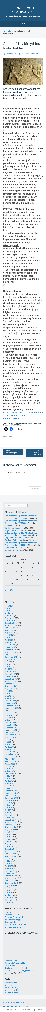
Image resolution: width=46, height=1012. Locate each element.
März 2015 (9, 898)
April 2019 (9, 781)
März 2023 (9, 698)
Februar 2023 (10, 701)
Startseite (7, 31)
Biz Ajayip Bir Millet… (13, 550)
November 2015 (11, 878)
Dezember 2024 (11, 650)
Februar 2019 (10, 786)
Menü (23, 23)
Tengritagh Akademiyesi (30, 54)
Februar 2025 (10, 645)
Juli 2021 (8, 740)
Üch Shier (8, 526)
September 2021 (11, 735)
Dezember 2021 (11, 727)
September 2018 (11, 798)
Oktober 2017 (10, 825)
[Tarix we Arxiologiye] (4, 1006)
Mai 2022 (9, 720)
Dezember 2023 (11, 679)
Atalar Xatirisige (11, 547)
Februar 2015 (10, 900)
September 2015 (11, 883)
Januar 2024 (10, 676)
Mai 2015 (8, 893)
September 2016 (11, 856)
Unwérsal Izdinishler (13, 927)
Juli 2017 (8, 832)
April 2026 (9, 613)
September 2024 (12, 657)
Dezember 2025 (11, 623)
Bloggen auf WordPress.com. (13, 1003)
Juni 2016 (8, 861)
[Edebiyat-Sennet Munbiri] (23, 1006)
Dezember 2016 (11, 849)
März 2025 (9, 642)
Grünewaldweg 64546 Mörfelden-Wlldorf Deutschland (15, 963)
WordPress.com (11, 992)
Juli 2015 (8, 888)
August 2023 (10, 688)
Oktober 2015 (10, 880)
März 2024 (9, 672)
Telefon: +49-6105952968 (16, 968)
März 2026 (9, 616)
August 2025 (10, 633)
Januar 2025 (10, 647)
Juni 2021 (8, 742)
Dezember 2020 (11, 754)
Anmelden (9, 985)
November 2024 (11, 652)
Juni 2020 (9, 769)
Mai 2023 (9, 696)
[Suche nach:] (16, 505)
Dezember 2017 (11, 820)
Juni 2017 (8, 834)
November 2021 (11, 730)
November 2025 (11, 625)
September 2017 (11, 827)
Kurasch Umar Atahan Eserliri (16, 924)
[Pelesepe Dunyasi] (20, 1006)
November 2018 (11, 793)
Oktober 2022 (10, 710)
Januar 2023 (10, 703)
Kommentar (35, 488)
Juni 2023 (9, 693)
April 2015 (9, 895)
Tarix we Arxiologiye (13, 920)
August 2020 (10, 764)
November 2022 (11, 708)
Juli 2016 (8, 859)
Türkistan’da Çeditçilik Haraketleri (36, 453)
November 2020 (11, 756)
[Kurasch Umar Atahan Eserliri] (16, 1006)
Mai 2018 (8, 808)
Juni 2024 (9, 664)
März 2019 (9, 783)
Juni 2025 (8, 637)
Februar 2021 (10, 752)
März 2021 (9, 749)
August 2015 (10, 885)
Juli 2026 (8, 606)
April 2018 (9, 810)
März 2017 (9, 842)
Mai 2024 (9, 667)
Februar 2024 (10, 674)
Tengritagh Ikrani (12, 922)
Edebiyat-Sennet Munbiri (15, 917)
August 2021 (10, 737)
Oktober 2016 (10, 854)
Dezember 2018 (11, 791)
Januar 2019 (9, 788)
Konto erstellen (11, 983)
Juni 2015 (8, 890)
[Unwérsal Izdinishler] (12, 1006)
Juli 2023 (8, 691)
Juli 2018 (8, 803)
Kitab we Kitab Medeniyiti (11, 452)
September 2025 (11, 630)
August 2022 (10, 715)
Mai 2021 (8, 744)
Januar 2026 (10, 620)
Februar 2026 (10, 618)
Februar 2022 (10, 723)
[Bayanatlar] (27, 1006)
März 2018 (9, 812)
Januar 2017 (9, 846)
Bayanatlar (9, 912)
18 (32, 575)
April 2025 (9, 640)
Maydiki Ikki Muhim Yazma (15, 530)
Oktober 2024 (11, 654)
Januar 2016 (9, 873)
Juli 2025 (8, 635)
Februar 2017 (10, 844)
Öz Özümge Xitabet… (13, 528)
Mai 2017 (8, 837)
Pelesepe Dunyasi (12, 915)
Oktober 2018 (10, 795)
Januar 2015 (9, 902)
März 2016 (9, 868)
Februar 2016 (10, 871)
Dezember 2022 (11, 705)
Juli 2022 (8, 718)
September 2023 (12, 686)
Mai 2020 (9, 771)
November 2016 (11, 851)
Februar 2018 (10, 815)
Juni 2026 (9, 608)
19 (37, 575)
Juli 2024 (8, 662)
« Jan (7, 590)
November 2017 (11, 822)
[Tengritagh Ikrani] (8, 1006)
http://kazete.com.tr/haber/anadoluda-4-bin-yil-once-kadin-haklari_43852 (24, 415)
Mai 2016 (8, 864)
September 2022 (12, 713)
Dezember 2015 (11, 876)
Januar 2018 (9, 817)
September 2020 (12, 761)
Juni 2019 (8, 776)
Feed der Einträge (12, 987)
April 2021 (9, 747)
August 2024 (10, 659)
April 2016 (9, 866)
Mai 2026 (9, 611)
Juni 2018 (8, 805)
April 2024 (9, 669)
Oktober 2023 (10, 684)
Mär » (13, 590)
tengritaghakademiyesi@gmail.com (19, 970)
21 (12, 579)
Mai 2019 (8, 778)
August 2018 (10, 800)
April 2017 (9, 839)
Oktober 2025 (10, 628)
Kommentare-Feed (12, 990)
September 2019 (11, 774)
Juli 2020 (8, 766)
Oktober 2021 (10, 732)
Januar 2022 (10, 725)
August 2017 (10, 829)
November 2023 (11, 681)
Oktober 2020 (11, 759)
